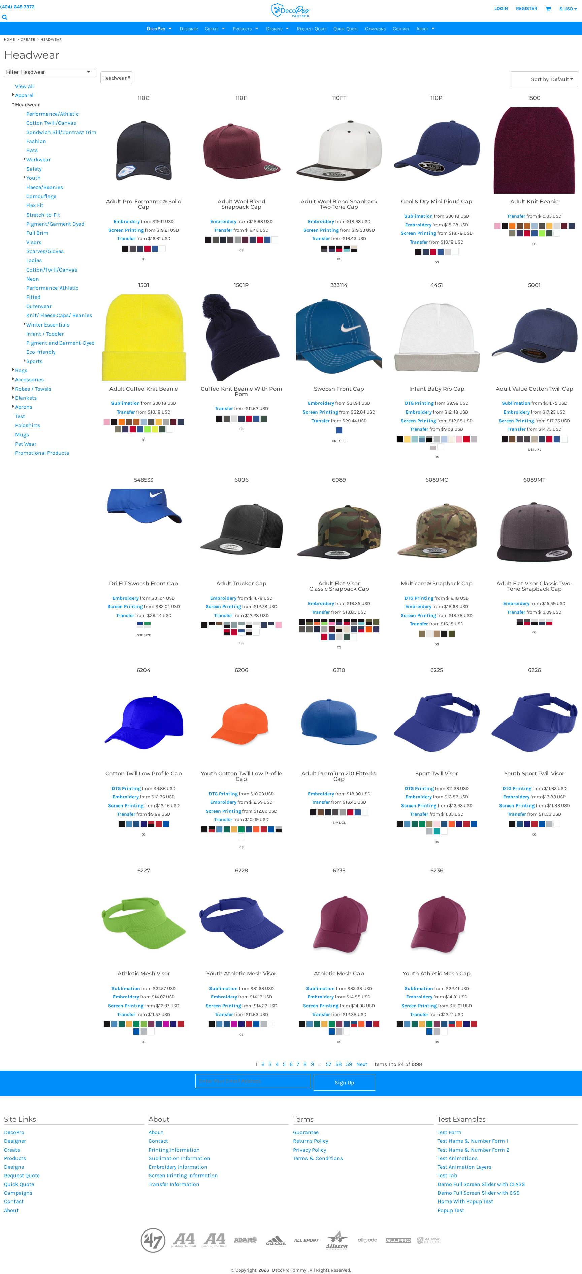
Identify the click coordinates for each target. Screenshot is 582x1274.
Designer (15, 1141)
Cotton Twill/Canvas (51, 123)
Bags (21, 370)
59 (349, 1064)
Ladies (34, 260)
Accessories (29, 379)
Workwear (38, 159)
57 (328, 1064)
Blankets (26, 398)
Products (15, 1158)
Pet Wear (25, 444)
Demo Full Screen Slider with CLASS (481, 1184)
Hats (32, 150)
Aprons (23, 407)
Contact (14, 1201)
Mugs (22, 434)
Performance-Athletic (52, 288)
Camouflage (41, 196)
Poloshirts (27, 425)
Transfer (126, 239)
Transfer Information (174, 1184)
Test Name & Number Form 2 (473, 1149)
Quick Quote (19, 1184)
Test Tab (447, 1175)
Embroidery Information (178, 1167)
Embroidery (127, 221)
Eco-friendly (40, 352)
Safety (33, 169)
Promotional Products (42, 453)
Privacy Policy (309, 1149)
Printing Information (174, 1149)
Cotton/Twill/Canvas (51, 269)
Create (28, 39)
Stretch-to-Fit (43, 214)
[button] (159, 28)
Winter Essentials (47, 324)
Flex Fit (34, 205)
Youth (33, 178)
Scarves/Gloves (45, 251)
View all (24, 86)
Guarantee (306, 1132)
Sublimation (418, 216)
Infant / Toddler (45, 334)
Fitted (33, 297)
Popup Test (451, 1210)
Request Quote (22, 1175)
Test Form (449, 1132)
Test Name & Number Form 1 (473, 1141)
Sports (34, 361)
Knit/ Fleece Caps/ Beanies (59, 315)
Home (9, 39)
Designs (14, 1167)
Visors (33, 242)
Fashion (36, 141)
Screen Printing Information (183, 1175)
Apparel (24, 95)
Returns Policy (310, 1141)
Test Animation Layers (464, 1167)
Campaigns (18, 1193)
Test (20, 416)
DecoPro (14, 1132)
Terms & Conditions (318, 1158)
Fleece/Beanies (44, 187)
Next (361, 1064)
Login (501, 8)
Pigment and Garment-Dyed (60, 343)
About (11, 1210)
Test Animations (458, 1158)
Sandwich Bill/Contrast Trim (61, 132)
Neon (32, 279)
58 (338, 1064)
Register (526, 8)
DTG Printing (419, 403)
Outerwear (39, 306)
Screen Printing (126, 230)
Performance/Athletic (52, 114)
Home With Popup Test (465, 1201)
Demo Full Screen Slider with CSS (479, 1193)
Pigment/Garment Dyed (55, 224)
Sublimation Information (180, 1158)
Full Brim (37, 233)
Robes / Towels (33, 389)
